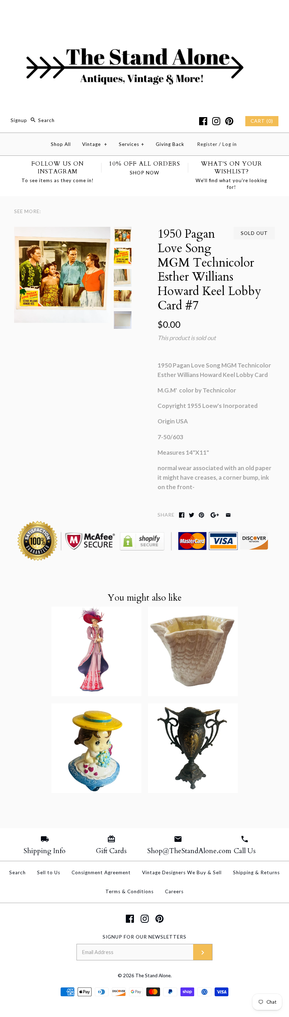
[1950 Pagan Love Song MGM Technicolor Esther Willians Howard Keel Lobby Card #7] (62, 231)
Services (131, 144)
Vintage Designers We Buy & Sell (182, 872)
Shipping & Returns (256, 872)
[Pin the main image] (201, 515)
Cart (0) (262, 121)
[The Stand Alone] (144, 11)
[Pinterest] (229, 121)
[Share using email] (228, 515)
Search (17, 872)
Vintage (94, 144)
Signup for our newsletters (144, 937)
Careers (174, 891)
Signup (19, 120)
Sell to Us (48, 872)
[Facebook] (203, 121)
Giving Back (170, 144)
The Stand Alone (153, 975)
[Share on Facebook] (181, 515)
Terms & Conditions (129, 891)
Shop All (61, 144)
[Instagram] (216, 121)
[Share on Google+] (215, 515)
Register (207, 144)
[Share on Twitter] (191, 515)
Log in (229, 144)
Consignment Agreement (101, 872)
